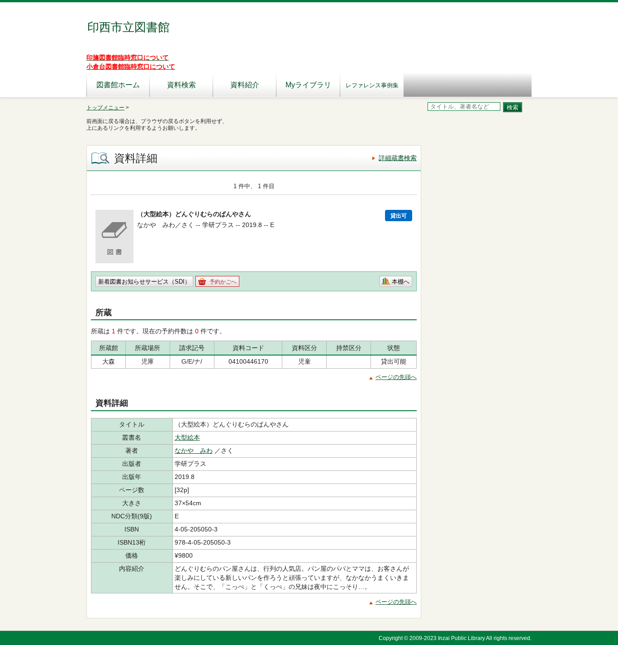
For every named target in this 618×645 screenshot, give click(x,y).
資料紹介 (244, 85)
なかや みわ (194, 450)
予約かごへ (223, 282)
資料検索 (181, 85)
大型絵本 (187, 437)
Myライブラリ (308, 85)
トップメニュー (105, 107)
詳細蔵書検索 (398, 157)
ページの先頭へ (396, 377)
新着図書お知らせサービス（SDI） (144, 281)
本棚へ (400, 281)
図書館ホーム (118, 85)
